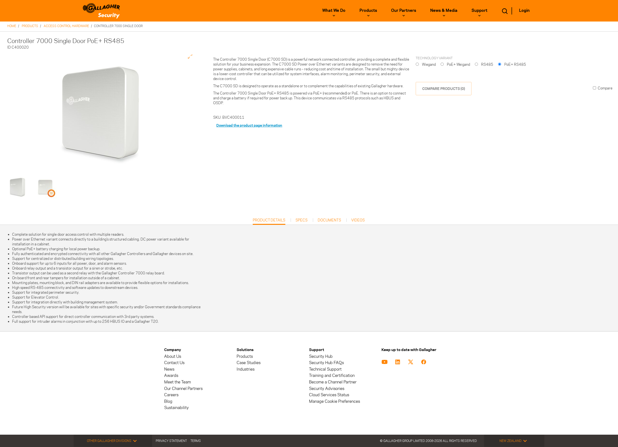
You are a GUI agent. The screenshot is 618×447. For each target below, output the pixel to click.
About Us (172, 356)
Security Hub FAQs (326, 362)
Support (479, 10)
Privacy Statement (171, 441)
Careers (171, 394)
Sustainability (176, 407)
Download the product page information (249, 125)
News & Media (443, 10)
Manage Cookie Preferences (334, 401)
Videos (358, 220)
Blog (168, 401)
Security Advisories (326, 388)
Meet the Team (177, 382)
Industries (245, 369)
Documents (329, 220)
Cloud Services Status (329, 394)
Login (524, 10)
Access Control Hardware (66, 26)
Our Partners (403, 10)
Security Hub (321, 356)
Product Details (269, 221)
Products (368, 10)
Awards (171, 375)
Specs (301, 220)
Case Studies (248, 362)
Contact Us (174, 362)
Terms (195, 441)
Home (11, 26)
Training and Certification (332, 375)
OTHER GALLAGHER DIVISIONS (109, 441)
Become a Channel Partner (333, 382)
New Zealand (510, 441)
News (169, 369)
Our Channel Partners (183, 388)
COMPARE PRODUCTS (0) (443, 88)
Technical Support (325, 369)
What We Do (333, 10)
